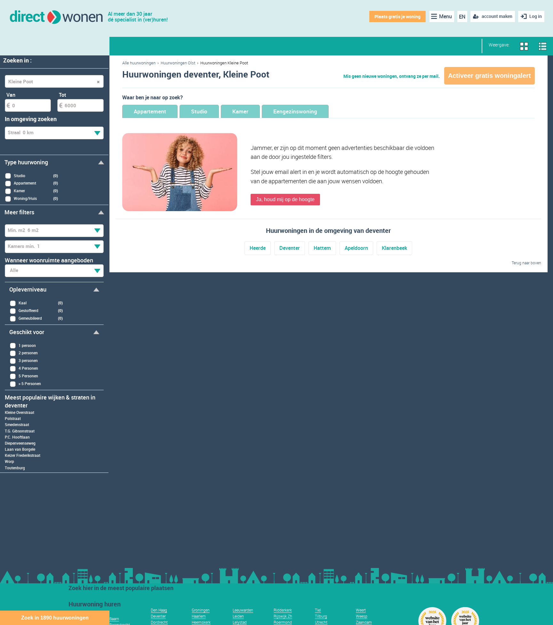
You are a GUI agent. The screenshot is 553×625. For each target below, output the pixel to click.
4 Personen (28, 368)
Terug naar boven (526, 262)
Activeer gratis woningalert (489, 75)
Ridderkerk (283, 610)
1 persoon (27, 345)
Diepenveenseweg (20, 443)
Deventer (289, 247)
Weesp (361, 616)
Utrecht (321, 622)
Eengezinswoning (295, 111)
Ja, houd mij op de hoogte (285, 199)
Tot (62, 94)
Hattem (322, 247)
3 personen (28, 360)
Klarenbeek (394, 247)
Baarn (114, 618)
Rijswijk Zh (283, 616)
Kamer (240, 111)
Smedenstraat (17, 424)
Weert (361, 610)
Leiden (238, 616)
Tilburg (321, 616)
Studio (199, 111)
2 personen (28, 352)
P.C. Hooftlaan (17, 437)
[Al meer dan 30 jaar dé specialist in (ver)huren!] (56, 16)
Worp (9, 461)
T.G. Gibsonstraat (20, 430)
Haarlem (199, 616)
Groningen (201, 610)
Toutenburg (15, 467)
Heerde (258, 247)
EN (462, 16)
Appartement (150, 111)
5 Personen (28, 375)
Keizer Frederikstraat (22, 455)
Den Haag (159, 610)
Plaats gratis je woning (397, 16)
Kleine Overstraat (19, 412)
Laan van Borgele (20, 449)
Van (10, 94)
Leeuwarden (243, 610)
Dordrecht (159, 622)
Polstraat (13, 418)
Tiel (318, 610)
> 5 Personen (30, 383)
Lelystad (240, 622)
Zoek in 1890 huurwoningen (55, 618)
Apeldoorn (356, 247)
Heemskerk (201, 622)
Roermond (283, 622)
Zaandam (364, 622)
